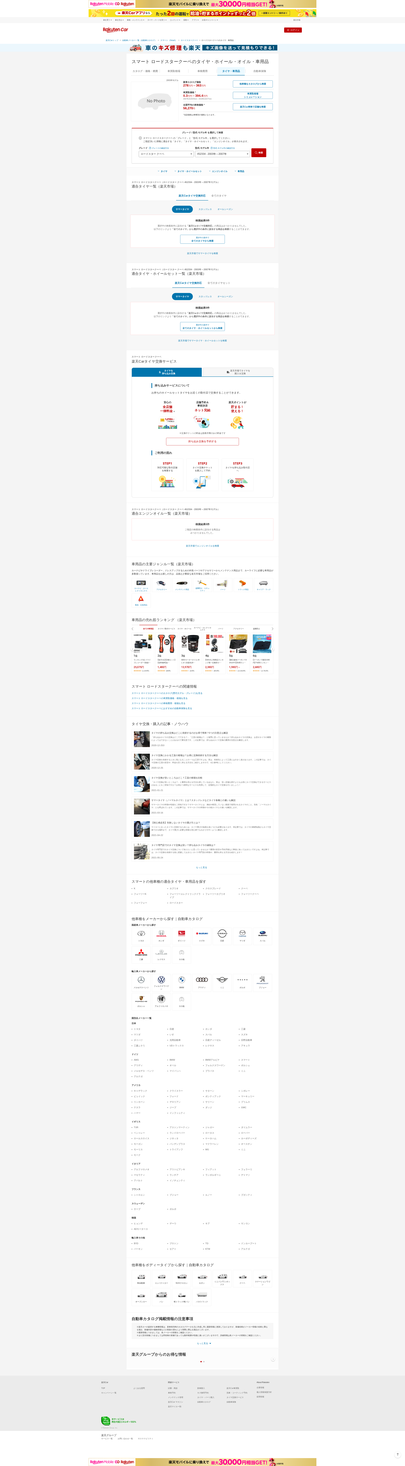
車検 (202, 71)
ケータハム (210, 1138)
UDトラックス (177, 1045)
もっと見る (201, 867)
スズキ (244, 1034)
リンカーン (139, 1102)
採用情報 (260, 1397)
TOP (103, 1388)
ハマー (137, 1113)
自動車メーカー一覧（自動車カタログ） (139, 40)
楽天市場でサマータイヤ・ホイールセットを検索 (202, 340)
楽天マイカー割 (174, 1406)
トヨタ (137, 1029)
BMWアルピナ (212, 1060)
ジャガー (209, 1127)
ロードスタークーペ (189, 40)
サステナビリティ (145, 1439)
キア (207, 1223)
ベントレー (139, 1133)
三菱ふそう (139, 1045)
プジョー (174, 1195)
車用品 (241, 171)
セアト (173, 1249)
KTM (207, 1249)
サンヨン (245, 1223)
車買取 (174, 71)
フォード (174, 1096)
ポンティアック (213, 1096)
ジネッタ (174, 1138)
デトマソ (245, 1175)
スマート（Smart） (168, 40)
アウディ (138, 1065)
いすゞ (173, 1034)
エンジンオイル (219, 171)
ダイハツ (138, 1040)
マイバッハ (175, 1071)
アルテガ (138, 1076)
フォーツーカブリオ (215, 894)
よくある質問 (139, 1388)
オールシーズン (225, 209)
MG (207, 1149)
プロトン (174, 1243)
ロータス (209, 1133)
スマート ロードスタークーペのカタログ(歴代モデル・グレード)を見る (167, 693)
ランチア (174, 1175)
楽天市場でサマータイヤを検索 (202, 253)
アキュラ (245, 1045)
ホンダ (208, 1029)
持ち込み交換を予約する (202, 441)
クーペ (244, 888)
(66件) (168, 671)
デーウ (173, 1223)
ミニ (243, 1071)
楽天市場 (296, 20)
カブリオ (174, 888)
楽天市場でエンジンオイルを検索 (202, 546)
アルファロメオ (141, 1169)
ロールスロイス (141, 1138)
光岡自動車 (175, 1040)
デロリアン (175, 1102)
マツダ (137, 1034)
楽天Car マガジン (175, 1402)
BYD (136, 1243)
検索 (261, 152)
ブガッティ (246, 1195)
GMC (243, 1107)
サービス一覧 (107, 1439)
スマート (245, 1060)
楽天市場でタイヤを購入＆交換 (240, 372)
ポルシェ (245, 1065)
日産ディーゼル (213, 1040)
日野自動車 (246, 1040)
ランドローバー (177, 1133)
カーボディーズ (249, 1138)
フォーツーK (140, 894)
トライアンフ (176, 1149)
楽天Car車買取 (233, 1388)
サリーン (209, 1102)
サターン (209, 1091)
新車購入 (201, 1388)
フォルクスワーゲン (215, 1065)
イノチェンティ (177, 1180)
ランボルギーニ (213, 1175)
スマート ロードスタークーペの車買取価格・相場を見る (160, 698)
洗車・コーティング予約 (237, 1393)
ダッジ (208, 1107)
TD (206, 1243)
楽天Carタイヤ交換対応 (192, 195)
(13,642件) (241, 671)
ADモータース (141, 1229)
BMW (172, 1060)
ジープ (173, 1107)
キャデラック (140, 1091)
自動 (259, 71)
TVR (136, 1127)
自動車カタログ (204, 1402)
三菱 (243, 1029)
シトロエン (139, 1195)
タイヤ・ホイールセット (190, 171)
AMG (136, 1060)
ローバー (245, 1133)
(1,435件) (145, 671)
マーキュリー (247, 1096)
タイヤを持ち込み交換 (168, 372)
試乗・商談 (173, 1388)
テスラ (137, 1107)
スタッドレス (205, 209)
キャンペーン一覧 (108, 1393)
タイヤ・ (231, 71)
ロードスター (176, 903)
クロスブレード (213, 888)
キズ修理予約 (203, 1393)
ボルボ (173, 1209)
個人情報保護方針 (264, 1392)
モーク (137, 1155)
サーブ (137, 1209)
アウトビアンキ (177, 1169)
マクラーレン (212, 1144)
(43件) (192, 671)
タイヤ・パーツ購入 (205, 1397)
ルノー (208, 1195)
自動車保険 (231, 1402)
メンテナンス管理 (175, 1397)
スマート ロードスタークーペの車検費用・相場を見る (158, 703)
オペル (173, 1065)
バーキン (138, 1249)
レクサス (209, 1045)
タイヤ (164, 171)
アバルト (138, 1180)
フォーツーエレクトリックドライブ (185, 896)
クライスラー (176, 1091)
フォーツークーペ (250, 894)
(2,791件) (264, 671)
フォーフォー (140, 903)
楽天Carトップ (112, 40)
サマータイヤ (182, 209)
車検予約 (172, 1393)
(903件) (216, 671)
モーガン (138, 1144)
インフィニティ (177, 1113)
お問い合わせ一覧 (125, 1439)
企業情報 (260, 1387)
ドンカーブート (249, 1243)
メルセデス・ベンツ (144, 1071)
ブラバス (209, 1071)
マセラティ (139, 1175)
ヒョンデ (138, 1223)
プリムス (245, 1102)
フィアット (210, 1169)
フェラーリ (246, 1169)
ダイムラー (246, 1127)
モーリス (138, 1149)
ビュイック (139, 1096)
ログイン (294, 29)
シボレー (245, 1091)
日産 (172, 1029)
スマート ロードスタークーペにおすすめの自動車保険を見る (162, 708)
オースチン (246, 1144)
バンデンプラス (177, 1144)
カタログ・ (145, 71)
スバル (208, 1034)
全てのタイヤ (219, 195)
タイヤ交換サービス (235, 1397)
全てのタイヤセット (219, 283)
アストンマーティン (180, 1127)
